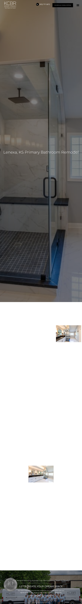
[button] (78, 5)
